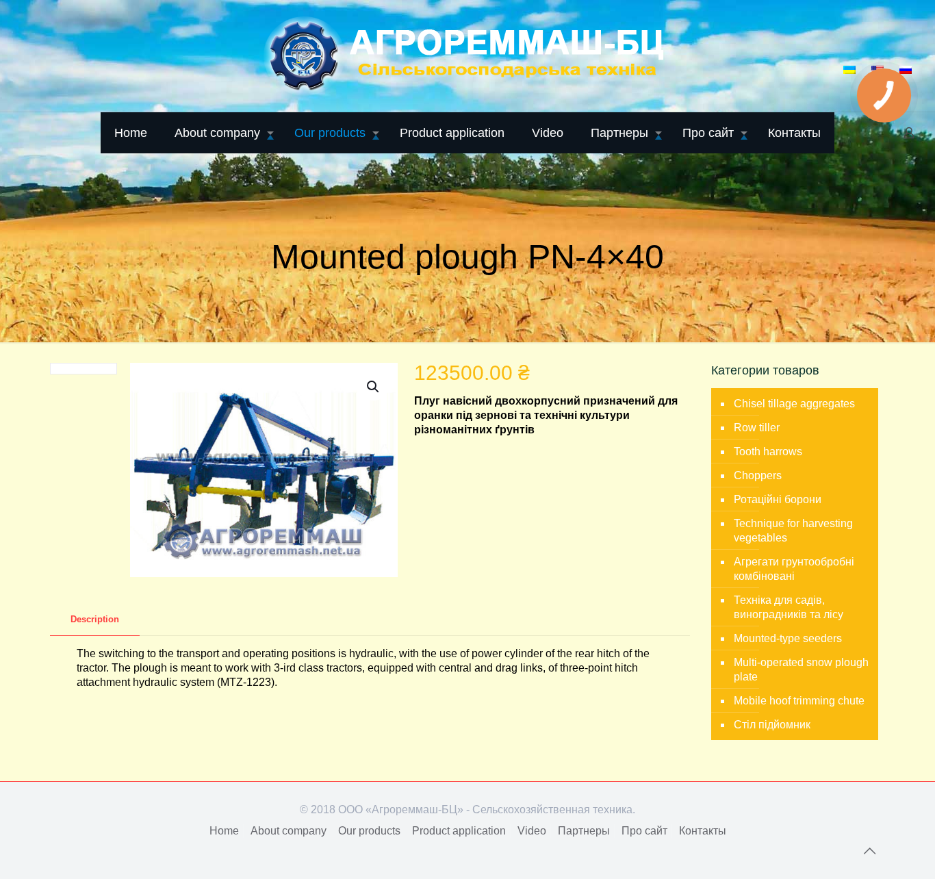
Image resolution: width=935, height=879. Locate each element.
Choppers (758, 475)
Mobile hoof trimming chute (799, 700)
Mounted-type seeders (788, 638)
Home (224, 831)
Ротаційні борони (777, 499)
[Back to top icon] (869, 851)
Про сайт (644, 831)
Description (95, 619)
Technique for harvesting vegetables (793, 531)
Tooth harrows (768, 451)
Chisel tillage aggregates (794, 403)
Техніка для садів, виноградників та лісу (788, 607)
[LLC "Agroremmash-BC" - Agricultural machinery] (467, 56)
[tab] (95, 619)
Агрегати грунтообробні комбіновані (794, 569)
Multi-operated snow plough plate (801, 670)
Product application (459, 831)
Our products (369, 831)
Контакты (702, 831)
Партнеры (584, 831)
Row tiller (757, 427)
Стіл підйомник (772, 724)
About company (288, 831)
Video (531, 831)
